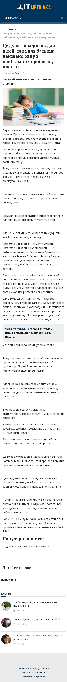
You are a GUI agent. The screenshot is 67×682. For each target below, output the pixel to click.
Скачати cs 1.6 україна (33, 676)
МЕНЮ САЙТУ (13, 18)
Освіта (9, 29)
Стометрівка (24, 668)
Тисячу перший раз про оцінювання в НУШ (37, 619)
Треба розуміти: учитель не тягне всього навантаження (36, 604)
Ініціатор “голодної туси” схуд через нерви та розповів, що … (38, 637)
